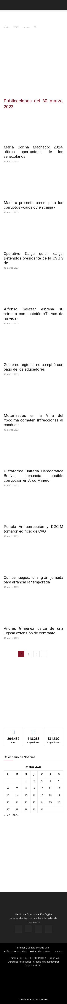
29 (26, 809)
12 (58, 788)
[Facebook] (18, 929)
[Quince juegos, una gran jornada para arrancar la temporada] (33, 558)
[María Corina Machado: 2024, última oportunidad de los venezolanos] (33, 128)
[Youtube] (48, 929)
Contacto (58, 951)
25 (50, 802)
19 (58, 795)
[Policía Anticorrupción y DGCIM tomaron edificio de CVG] (33, 507)
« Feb (7, 815)
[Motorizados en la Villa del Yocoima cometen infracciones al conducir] (33, 396)
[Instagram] (28, 928)
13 (8, 795)
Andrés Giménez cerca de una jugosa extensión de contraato (33, 630)
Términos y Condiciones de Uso (32, 947)
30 (34, 809)
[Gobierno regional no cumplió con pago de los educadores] (33, 345)
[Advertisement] (33, 64)
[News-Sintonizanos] (32, 718)
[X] (38, 929)
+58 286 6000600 (39, 999)
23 (34, 802)
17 (41, 795)
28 (16, 809)
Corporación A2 (33, 965)
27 (8, 809)
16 (34, 795)
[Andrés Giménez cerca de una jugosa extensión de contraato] (33, 609)
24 (41, 802)
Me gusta (13, 730)
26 (58, 802)
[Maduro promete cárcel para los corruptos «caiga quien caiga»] (33, 183)
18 (50, 795)
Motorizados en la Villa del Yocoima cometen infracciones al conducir (33, 420)
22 (26, 802)
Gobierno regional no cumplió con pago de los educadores (33, 367)
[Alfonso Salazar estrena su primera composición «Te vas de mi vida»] (33, 289)
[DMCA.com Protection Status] (33, 994)
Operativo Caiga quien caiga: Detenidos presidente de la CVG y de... (33, 258)
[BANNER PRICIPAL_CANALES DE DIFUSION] (33, 16)
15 (26, 795)
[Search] (62, 5)
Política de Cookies (40, 951)
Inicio (6, 27)
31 (41, 809)
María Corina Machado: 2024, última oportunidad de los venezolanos (33, 152)
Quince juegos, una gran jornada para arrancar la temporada (33, 579)
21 (16, 802)
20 (8, 802)
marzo (26, 27)
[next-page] (44, 654)
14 (16, 795)
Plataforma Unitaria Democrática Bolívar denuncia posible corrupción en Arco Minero (33, 476)
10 (41, 788)
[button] (6, 5)
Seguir (34, 730)
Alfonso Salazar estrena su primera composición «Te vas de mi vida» (33, 314)
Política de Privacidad (15, 951)
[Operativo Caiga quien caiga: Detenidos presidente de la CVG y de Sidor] (33, 234)
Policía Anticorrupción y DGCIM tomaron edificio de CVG (33, 528)
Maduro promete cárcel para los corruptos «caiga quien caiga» (33, 205)
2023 (16, 27)
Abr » (15, 815)
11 (50, 788)
